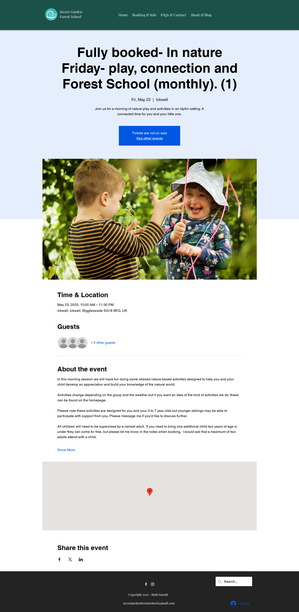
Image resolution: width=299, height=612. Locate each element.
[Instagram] (152, 584)
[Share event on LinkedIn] (81, 559)
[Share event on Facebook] (59, 559)
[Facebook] (146, 584)
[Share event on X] (70, 559)
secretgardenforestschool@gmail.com (149, 603)
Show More (66, 450)
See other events (149, 138)
